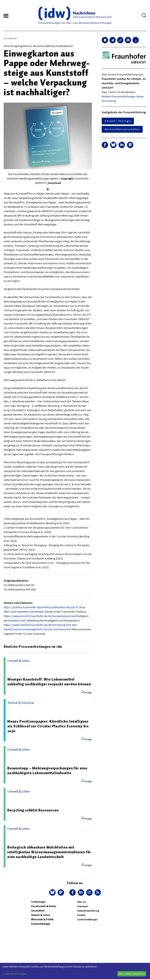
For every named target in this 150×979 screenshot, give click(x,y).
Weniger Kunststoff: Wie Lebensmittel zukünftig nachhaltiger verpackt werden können (49, 682)
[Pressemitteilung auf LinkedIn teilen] (122, 145)
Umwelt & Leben (40, 915)
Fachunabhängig (40, 924)
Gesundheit (37, 910)
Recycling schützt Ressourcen (33, 810)
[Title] (120, 40)
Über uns (81, 901)
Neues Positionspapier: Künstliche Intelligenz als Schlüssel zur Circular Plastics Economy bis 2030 (48, 726)
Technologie (38, 902)
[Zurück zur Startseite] (75, 15)
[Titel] (105, 40)
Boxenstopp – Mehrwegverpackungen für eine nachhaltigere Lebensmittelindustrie (47, 770)
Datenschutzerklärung (88, 910)
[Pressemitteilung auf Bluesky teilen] (113, 145)
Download (54, 183)
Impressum (82, 906)
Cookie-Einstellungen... (15, 973)
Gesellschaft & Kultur (43, 906)
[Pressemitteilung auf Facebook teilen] (105, 145)
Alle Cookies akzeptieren (131, 973)
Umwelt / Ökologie (118, 121)
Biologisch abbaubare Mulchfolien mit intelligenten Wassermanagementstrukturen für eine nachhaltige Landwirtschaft (49, 852)
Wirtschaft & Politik (42, 919)
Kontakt (81, 915)
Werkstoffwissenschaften (122, 129)
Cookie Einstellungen (87, 919)
